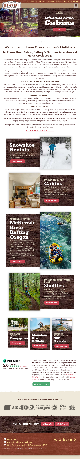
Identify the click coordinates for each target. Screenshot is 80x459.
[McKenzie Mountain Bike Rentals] (40, 324)
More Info (18, 161)
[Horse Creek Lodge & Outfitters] (11, 9)
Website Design (42, 448)
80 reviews (23, 366)
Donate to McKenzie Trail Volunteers (40, 131)
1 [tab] (36, 42)
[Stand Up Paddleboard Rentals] (62, 324)
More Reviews (42, 384)
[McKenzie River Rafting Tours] (55, 240)
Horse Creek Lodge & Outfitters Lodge (17, 448)
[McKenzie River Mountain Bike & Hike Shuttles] (24, 291)
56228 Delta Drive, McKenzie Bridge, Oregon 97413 (27, 445)
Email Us (48, 424)
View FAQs (63, 424)
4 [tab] (44, 42)
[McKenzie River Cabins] (24, 190)
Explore (59, 31)
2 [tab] (39, 42)
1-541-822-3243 (33, 1)
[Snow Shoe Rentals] (55, 153)
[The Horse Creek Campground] (18, 324)
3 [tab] (41, 42)
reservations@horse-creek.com (51, 1)
